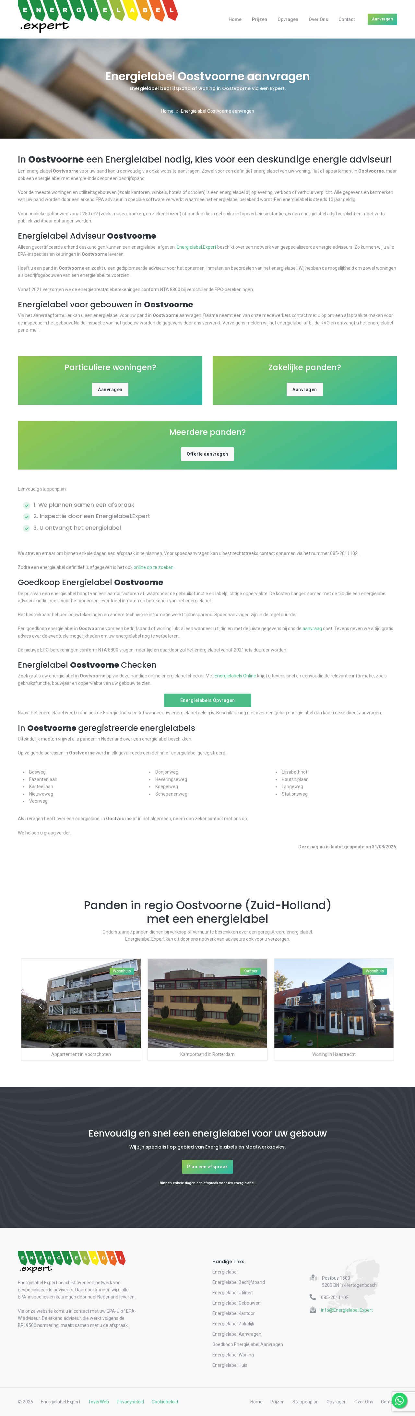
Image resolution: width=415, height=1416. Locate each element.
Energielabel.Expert (196, 247)
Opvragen (288, 19)
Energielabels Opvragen (207, 700)
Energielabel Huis (229, 1365)
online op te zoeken (153, 567)
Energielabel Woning (233, 1354)
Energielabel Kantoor (233, 1313)
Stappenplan (305, 1401)
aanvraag (312, 628)
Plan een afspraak (207, 1166)
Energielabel (225, 1271)
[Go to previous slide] (40, 1006)
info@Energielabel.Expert (347, 1310)
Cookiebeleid (165, 1401)
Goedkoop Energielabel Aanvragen (247, 1344)
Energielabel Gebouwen (236, 1303)
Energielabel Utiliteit (232, 1292)
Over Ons (318, 19)
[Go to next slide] (375, 1006)
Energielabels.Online (235, 675)
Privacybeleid (130, 1401)
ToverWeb (98, 1401)
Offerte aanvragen (207, 454)
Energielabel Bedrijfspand (238, 1282)
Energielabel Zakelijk (233, 1323)
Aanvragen (382, 19)
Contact (346, 19)
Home (235, 19)
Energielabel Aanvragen (236, 1334)
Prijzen (259, 19)
